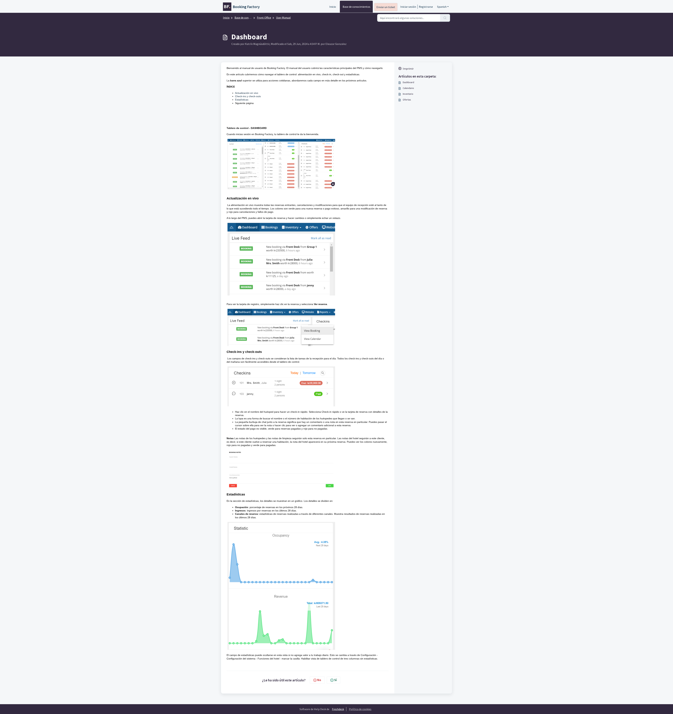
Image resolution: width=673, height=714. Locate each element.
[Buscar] (445, 18)
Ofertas (407, 99)
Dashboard (408, 82)
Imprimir (408, 68)
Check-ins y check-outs (248, 96)
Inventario (408, 93)
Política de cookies (360, 709)
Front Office (264, 17)
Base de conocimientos (356, 6)
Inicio (332, 6)
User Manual (283, 17)
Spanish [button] (442, 6)
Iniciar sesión (408, 6)
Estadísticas (241, 99)
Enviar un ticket (385, 7)
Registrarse (426, 6)
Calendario (408, 88)
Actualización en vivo (246, 93)
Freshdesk (338, 709)
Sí (335, 680)
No (319, 680)
